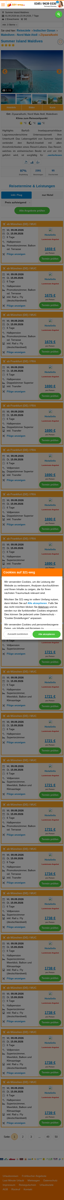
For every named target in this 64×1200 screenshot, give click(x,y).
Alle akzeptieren (46, 634)
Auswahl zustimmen (17, 634)
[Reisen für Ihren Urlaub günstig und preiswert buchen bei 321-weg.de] (16, 5)
